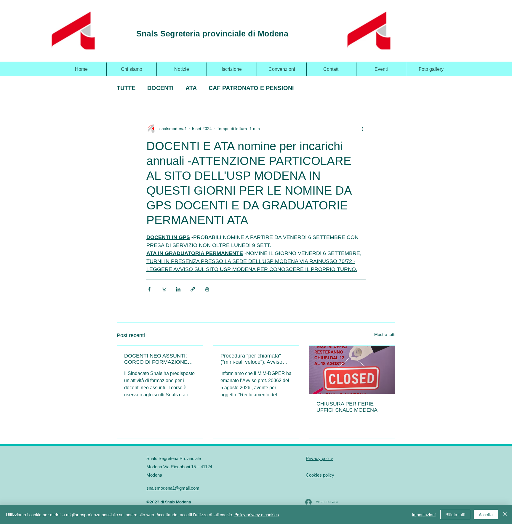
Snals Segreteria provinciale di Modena (212, 33)
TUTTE (126, 88)
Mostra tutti (384, 334)
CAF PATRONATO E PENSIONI (251, 88)
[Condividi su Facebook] (149, 289)
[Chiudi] (504, 514)
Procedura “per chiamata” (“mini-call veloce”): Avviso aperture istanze (251, 359)
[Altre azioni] (362, 128)
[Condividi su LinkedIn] (178, 289)
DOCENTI (160, 88)
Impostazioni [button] (424, 514)
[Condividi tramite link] (193, 289)
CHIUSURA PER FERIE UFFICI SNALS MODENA (346, 407)
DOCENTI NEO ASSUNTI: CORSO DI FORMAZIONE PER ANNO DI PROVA (156, 359)
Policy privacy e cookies (256, 514)
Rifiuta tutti (455, 514)
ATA (191, 88)
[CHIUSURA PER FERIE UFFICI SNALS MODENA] (352, 370)
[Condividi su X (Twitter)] (164, 289)
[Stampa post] (207, 289)
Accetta (486, 514)
